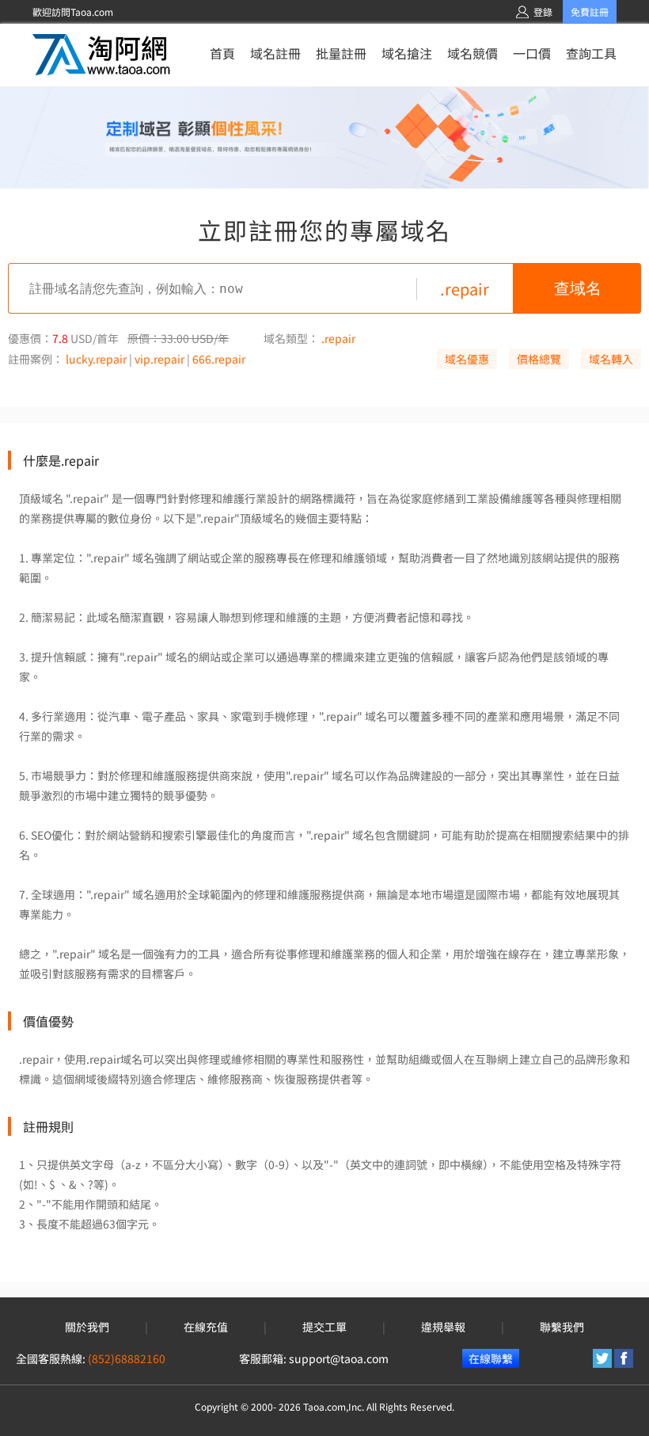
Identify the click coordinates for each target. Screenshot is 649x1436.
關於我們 (87, 1326)
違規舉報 (443, 1326)
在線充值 (206, 1326)
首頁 (222, 53)
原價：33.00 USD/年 (178, 338)
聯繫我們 (562, 1326)
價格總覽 (539, 359)
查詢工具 (591, 53)
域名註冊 (275, 53)
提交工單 (324, 1326)
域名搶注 (406, 53)
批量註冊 (341, 53)
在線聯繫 (491, 1358)
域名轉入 (611, 359)
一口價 (532, 53)
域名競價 (472, 53)
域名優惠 (467, 359)
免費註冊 (590, 11)
